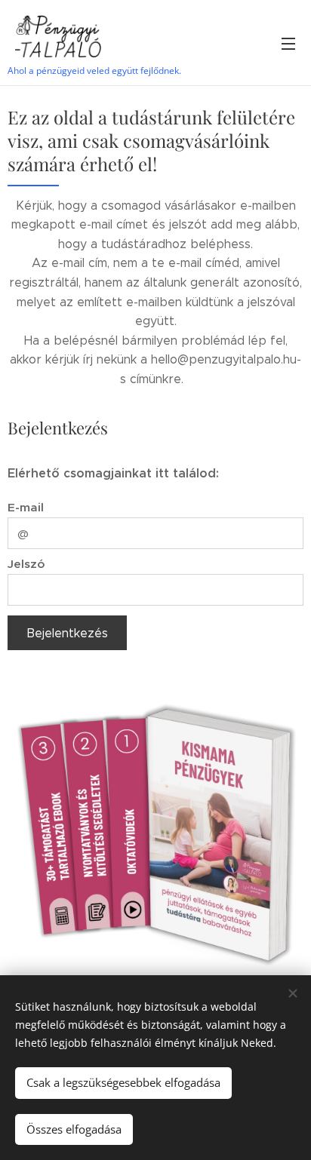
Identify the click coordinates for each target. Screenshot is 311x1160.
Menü (288, 43)
